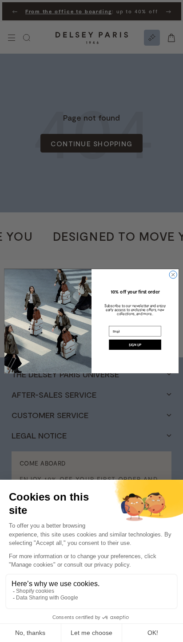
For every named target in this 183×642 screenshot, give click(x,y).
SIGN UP (135, 344)
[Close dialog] (173, 274)
